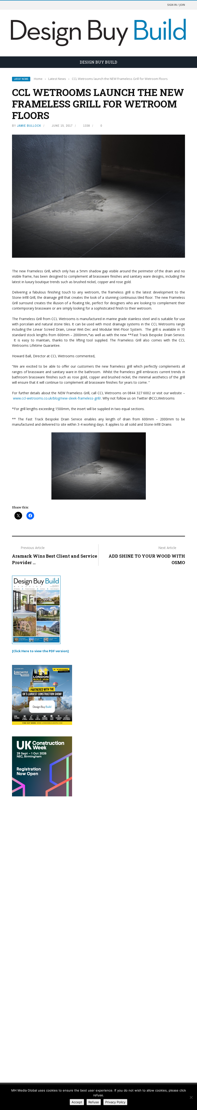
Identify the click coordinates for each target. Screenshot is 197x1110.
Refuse (93, 1102)
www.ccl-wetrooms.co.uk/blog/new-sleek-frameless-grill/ (57, 398)
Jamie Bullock (29, 126)
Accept (77, 1102)
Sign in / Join (176, 4)
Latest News (21, 79)
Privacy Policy (115, 1102)
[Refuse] (191, 1097)
